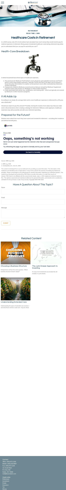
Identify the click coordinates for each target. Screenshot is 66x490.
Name (3, 187)
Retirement (5, 479)
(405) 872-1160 (11, 461)
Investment (5, 481)
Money (4, 489)
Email (3, 197)
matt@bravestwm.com (9, 474)
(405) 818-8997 (12, 463)
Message (4, 207)
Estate (4, 483)
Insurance (5, 485)
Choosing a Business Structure (14, 266)
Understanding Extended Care (14, 302)
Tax (3, 487)
